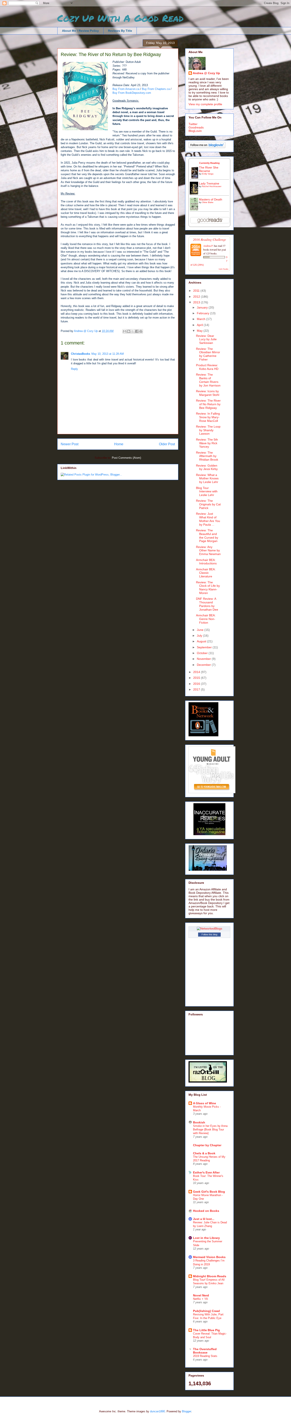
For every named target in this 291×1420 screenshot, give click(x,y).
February (203, 313)
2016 (197, 683)
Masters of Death (210, 199)
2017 (197, 689)
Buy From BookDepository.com (131, 92)
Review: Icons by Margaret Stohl (207, 392)
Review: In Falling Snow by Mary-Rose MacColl (208, 417)
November (204, 658)
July (200, 635)
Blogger (186, 1411)
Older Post (167, 444)
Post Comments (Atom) (126, 457)
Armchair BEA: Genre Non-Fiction (206, 619)
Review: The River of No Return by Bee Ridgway (208, 404)
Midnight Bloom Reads (209, 1276)
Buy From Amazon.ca (125, 89)
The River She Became (208, 169)
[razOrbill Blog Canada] (208, 1081)
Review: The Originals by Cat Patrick (208, 504)
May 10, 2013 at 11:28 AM (107, 353)
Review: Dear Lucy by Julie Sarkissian (206, 339)
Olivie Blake (207, 202)
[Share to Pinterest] (141, 331)
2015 (197, 677)
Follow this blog (209, 934)
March (201, 319)
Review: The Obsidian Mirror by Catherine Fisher (208, 354)
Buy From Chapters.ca (156, 89)
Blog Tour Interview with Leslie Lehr (207, 491)
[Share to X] (133, 331)
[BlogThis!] (129, 331)
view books (223, 268)
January (203, 307)
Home (118, 444)
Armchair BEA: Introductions (206, 561)
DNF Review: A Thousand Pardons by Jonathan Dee (207, 604)
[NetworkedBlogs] (209, 928)
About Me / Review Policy (80, 30)
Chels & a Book (204, 1153)
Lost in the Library (206, 1238)
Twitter (193, 124)
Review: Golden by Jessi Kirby (207, 467)
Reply (74, 368)
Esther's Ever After (206, 1172)
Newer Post (69, 444)
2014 (197, 672)
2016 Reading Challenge (209, 239)
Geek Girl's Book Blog (209, 1191)
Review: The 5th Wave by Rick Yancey (207, 443)
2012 (197, 296)
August (202, 641)
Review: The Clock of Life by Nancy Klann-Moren (208, 588)
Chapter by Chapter (207, 1145)
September (205, 647)
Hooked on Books (206, 1210)
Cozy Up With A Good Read (120, 18)
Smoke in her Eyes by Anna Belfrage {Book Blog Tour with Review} (210, 1129)
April (200, 325)
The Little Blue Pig (206, 1330)
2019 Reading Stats (205, 1356)
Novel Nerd (201, 1295)
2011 (196, 290)
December (204, 664)
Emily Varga (207, 174)
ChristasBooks (80, 353)
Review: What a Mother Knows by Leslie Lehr (207, 478)
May (200, 330)
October (203, 653)
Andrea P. (208, 245)
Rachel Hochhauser (211, 186)
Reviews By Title (120, 30)
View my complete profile (205, 104)
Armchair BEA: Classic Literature (206, 573)
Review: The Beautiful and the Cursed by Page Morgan (207, 536)
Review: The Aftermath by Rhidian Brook (207, 456)
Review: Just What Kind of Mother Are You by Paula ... (208, 519)
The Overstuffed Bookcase (205, 1350)
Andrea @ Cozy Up (206, 73)
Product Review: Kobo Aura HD (207, 366)
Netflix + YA (200, 1298)
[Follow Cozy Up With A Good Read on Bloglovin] (207, 147)
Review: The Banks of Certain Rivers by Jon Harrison (208, 380)
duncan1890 (157, 1411)
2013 (197, 302)
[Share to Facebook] (137, 331)
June (200, 629)
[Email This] (124, 331)
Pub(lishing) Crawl (206, 1311)
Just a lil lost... (203, 1219)
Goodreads (196, 127)
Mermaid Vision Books (209, 1257)
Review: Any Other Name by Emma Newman (208, 550)
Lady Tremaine (209, 183)
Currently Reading (209, 163)
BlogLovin (195, 131)
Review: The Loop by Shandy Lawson (208, 430)
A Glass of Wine (204, 1103)
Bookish (199, 1122)
